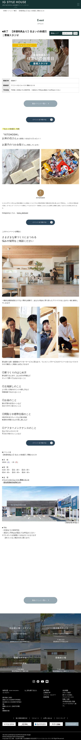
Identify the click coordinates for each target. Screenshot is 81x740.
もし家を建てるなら (30, 690)
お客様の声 (46, 692)
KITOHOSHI (40, 198)
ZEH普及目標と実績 (69, 701)
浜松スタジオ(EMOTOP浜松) (11, 699)
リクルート (35, 718)
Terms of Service (16, 736)
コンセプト (5, 692)
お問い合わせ (47, 718)
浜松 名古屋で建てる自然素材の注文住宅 (24, 738)
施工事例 (46, 690)
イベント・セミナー (49, 695)
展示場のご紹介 (7, 697)
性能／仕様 (66, 699)
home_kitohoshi (22, 213)
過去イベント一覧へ (40, 103)
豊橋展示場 (5, 711)
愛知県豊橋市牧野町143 (12, 482)
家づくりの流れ (67, 695)
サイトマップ (60, 718)
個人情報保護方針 (22, 718)
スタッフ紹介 (67, 692)
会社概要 (65, 690)
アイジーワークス (68, 697)
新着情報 (46, 697)
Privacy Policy (6, 736)
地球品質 (10, 690)
